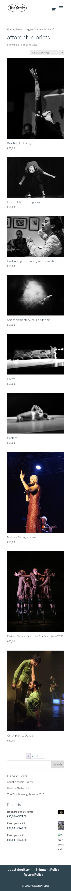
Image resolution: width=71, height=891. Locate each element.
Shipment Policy (47, 869)
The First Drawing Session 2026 (25, 794)
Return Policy (33, 874)
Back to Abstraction (18, 788)
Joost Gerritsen (19, 869)
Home (10, 29)
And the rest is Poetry (20, 782)
